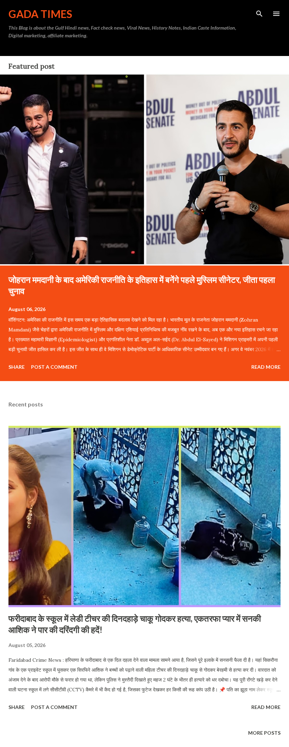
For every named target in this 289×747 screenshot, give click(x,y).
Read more (266, 367)
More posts (264, 733)
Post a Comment (54, 367)
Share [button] (16, 367)
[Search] (259, 12)
